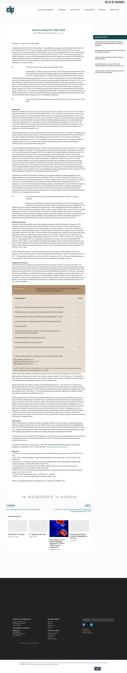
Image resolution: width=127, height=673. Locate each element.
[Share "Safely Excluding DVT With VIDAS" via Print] (52, 497)
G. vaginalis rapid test (37, 534)
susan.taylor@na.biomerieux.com (56, 447)
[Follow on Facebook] (83, 624)
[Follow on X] (87, 624)
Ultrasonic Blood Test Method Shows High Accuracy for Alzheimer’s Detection (110, 51)
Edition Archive (114, 9)
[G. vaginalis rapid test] (38, 526)
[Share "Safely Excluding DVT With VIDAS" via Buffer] (44, 497)
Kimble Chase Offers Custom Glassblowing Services (78, 536)
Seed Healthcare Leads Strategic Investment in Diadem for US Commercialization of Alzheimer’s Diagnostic (109, 43)
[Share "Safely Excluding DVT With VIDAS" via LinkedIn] (41, 497)
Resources (102, 9)
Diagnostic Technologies (46, 9)
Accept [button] (97, 668)
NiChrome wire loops (16, 534)
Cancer (44, 33)
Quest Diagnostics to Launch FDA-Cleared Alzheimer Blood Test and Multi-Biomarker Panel (109, 64)
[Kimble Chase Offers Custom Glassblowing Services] (79, 526)
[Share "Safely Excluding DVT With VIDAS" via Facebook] (30, 497)
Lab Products (62, 9)
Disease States (74, 9)
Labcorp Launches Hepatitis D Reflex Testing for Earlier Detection (109, 58)
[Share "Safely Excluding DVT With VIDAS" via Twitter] (33, 497)
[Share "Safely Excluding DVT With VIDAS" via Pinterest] (37, 497)
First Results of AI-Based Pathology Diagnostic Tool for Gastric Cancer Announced (57, 543)
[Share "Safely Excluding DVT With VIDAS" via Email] (48, 497)
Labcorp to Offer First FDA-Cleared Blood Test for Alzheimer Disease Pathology (109, 71)
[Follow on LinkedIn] (91, 624)
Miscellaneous (52, 33)
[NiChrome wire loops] (17, 526)
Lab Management (89, 9)
